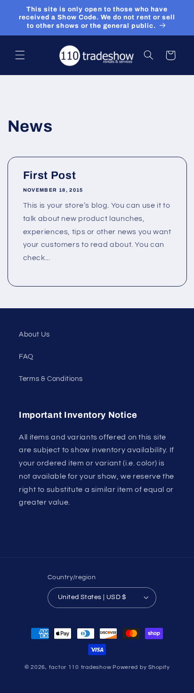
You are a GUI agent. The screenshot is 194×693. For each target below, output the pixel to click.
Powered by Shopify (141, 667)
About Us (34, 334)
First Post (49, 175)
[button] (20, 55)
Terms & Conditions (50, 378)
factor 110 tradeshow (80, 667)
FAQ (26, 356)
